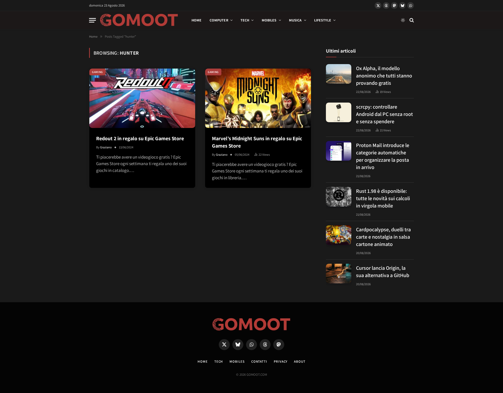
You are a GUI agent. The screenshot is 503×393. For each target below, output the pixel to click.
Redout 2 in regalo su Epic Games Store (140, 138)
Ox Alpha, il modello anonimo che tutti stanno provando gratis (384, 75)
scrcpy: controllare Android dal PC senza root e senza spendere (384, 114)
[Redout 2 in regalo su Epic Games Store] (142, 98)
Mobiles (269, 20)
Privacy (280, 361)
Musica (295, 20)
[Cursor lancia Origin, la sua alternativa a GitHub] (338, 273)
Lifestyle (322, 20)
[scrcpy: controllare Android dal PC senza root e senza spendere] (338, 112)
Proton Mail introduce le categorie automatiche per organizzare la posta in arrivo (382, 156)
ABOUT (299, 361)
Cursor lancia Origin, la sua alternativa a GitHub (382, 272)
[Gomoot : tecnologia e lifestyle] (139, 20)
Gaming (97, 72)
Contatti (259, 361)
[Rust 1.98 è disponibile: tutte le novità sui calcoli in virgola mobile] (338, 196)
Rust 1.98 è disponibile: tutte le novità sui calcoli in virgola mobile (383, 198)
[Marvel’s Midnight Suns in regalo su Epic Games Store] (258, 98)
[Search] (411, 20)
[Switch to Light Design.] (403, 20)
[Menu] (92, 20)
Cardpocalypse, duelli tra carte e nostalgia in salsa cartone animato (383, 237)
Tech (244, 20)
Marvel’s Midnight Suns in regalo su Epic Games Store (257, 142)
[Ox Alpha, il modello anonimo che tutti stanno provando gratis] (338, 74)
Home (197, 20)
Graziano (106, 147)
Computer (219, 20)
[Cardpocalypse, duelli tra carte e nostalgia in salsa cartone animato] (338, 235)
